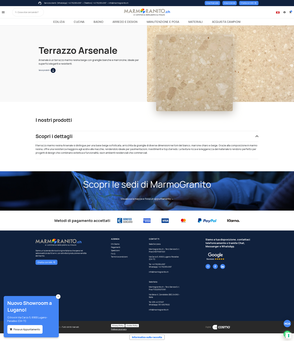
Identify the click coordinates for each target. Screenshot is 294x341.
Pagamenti (115, 247)
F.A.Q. (113, 254)
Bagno (98, 22)
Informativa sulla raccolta (147, 337)
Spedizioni (115, 250)
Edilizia (59, 22)
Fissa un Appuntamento (27, 329)
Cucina (79, 22)
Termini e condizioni (119, 257)
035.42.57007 (158, 302)
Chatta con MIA (247, 3)
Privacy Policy (118, 325)
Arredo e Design (125, 22)
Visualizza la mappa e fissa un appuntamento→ (147, 198)
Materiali (195, 22)
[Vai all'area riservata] (284, 12)
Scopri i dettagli (54, 136)
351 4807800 (164, 304)
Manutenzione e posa (163, 22)
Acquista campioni (226, 22)
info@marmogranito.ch (159, 272)
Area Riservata (212, 3)
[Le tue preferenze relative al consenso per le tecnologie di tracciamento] (289, 336)
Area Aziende (229, 3)
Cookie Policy (132, 325)
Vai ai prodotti (44, 70)
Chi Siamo (115, 244)
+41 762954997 (74, 3)
